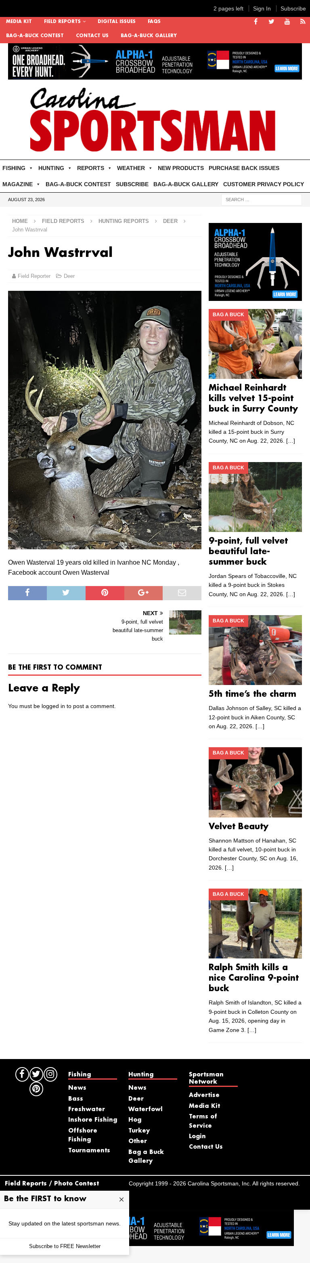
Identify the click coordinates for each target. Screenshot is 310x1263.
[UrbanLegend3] (255, 296)
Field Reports (62, 21)
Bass (75, 1099)
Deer (69, 276)
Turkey (139, 1131)
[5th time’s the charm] (255, 650)
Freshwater (86, 1109)
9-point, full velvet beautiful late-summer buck (248, 552)
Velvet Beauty (238, 826)
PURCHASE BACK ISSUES (244, 168)
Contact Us (92, 36)
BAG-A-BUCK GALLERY (149, 36)
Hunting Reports (123, 221)
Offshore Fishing (82, 1135)
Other (137, 1141)
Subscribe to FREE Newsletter (65, 1246)
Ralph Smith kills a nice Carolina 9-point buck (254, 978)
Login (197, 1136)
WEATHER (131, 168)
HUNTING (51, 168)
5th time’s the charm (252, 694)
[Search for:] (261, 199)
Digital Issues (117, 21)
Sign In (262, 8)
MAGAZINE (17, 184)
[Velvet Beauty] (255, 782)
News (77, 1088)
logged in (53, 706)
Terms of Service (203, 1121)
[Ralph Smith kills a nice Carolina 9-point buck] (255, 923)
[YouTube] (287, 22)
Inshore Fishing (92, 1120)
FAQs (154, 21)
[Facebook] (256, 22)
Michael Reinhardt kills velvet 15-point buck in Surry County (253, 399)
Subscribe (293, 8)
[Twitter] (271, 22)
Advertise (204, 1095)
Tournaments (89, 1150)
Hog (134, 1120)
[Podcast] (303, 22)
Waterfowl (145, 1109)
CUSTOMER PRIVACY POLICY (263, 184)
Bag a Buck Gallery (146, 1156)
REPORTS (90, 168)
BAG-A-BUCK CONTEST (35, 36)
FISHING (13, 168)
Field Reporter (34, 276)
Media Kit (19, 21)
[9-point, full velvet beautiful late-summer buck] (255, 497)
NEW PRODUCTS (181, 168)
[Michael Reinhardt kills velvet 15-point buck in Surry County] (255, 344)
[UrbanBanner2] (155, 75)
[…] (290, 440)
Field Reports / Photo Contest (52, 1184)
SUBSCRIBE (132, 184)
